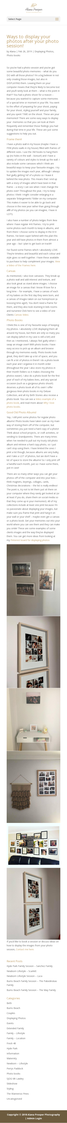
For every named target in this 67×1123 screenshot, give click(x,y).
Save (14, 547)
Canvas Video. (21, 314)
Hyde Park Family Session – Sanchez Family (30, 966)
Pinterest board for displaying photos (30, 540)
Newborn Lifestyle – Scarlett (21, 971)
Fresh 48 (11, 1043)
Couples (11, 1013)
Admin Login (34, 1118)
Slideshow (12, 1083)
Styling (10, 1088)
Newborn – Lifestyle (17, 1063)
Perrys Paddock (15, 1068)
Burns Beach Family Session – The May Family (31, 990)
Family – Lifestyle (16, 1033)
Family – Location (16, 1038)
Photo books (13, 55)
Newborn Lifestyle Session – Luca (24, 976)
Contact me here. (25, 949)
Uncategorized (14, 1098)
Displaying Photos (44, 51)
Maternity (12, 1058)
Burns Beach (13, 1008)
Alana (13, 51)
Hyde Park (12, 1048)
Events (10, 1023)
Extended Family (15, 1028)
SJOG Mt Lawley (15, 1078)
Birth (9, 1003)
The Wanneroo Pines (18, 1093)
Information (13, 1053)
